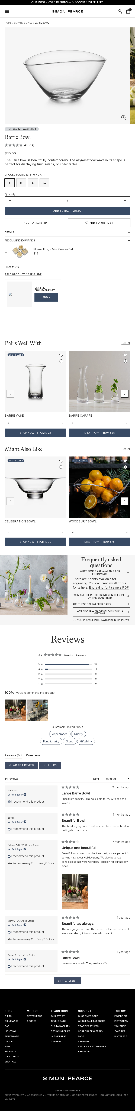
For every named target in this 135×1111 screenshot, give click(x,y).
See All (125, 343)
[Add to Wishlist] (61, 355)
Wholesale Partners (91, 1021)
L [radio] (33, 182)
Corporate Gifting (90, 1031)
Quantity (10, 194)
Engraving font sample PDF (109, 587)
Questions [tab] (33, 756)
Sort (96, 778)
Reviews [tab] (13, 756)
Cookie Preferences (85, 1095)
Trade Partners (88, 1026)
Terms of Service (58, 1095)
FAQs (81, 1036)
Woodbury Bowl (83, 521)
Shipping (83, 1041)
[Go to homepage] (67, 11)
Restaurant (35, 1016)
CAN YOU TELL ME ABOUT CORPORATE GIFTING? (100, 612)
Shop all (10, 1062)
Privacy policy (14, 1095)
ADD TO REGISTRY (36, 222)
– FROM (35, 432)
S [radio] (10, 182)
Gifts (8, 1016)
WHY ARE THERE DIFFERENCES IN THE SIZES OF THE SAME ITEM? (99, 596)
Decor (9, 1041)
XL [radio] (44, 182)
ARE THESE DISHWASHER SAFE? (92, 604)
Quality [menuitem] (78, 734)
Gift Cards (12, 1057)
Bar (7, 1026)
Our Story (58, 1016)
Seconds (10, 1052)
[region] (26, 710)
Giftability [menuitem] (86, 741)
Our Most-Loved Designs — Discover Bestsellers (67, 2)
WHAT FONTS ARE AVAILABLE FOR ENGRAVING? (100, 572)
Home (8, 22)
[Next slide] (124, 394)
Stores (31, 1021)
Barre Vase (14, 415)
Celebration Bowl (20, 521)
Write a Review (25, 766)
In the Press (58, 1036)
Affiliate (83, 1052)
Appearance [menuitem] (60, 734)
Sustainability (60, 1026)
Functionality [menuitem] (51, 741)
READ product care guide (23, 274)
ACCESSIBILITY (35, 1095)
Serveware (12, 1036)
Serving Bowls (23, 22)
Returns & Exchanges (92, 1046)
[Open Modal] (7, 11)
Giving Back (58, 1021)
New (7, 1046)
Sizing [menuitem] (69, 741)
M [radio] (21, 182)
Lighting (10, 1031)
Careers (56, 1041)
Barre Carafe (80, 415)
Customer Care (88, 1016)
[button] (124, 118)
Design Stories (60, 1031)
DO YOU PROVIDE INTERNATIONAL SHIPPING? (100, 620)
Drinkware (11, 1021)
